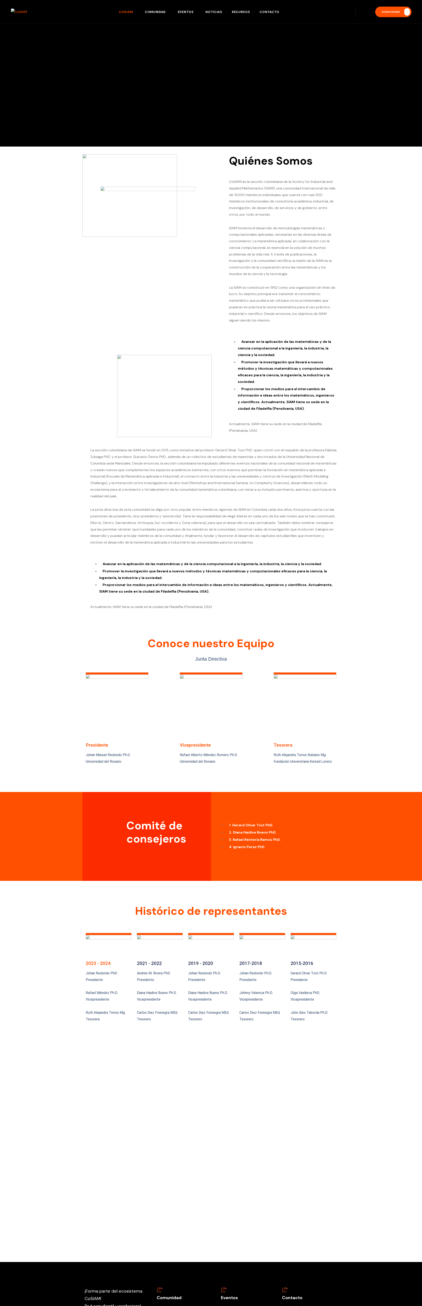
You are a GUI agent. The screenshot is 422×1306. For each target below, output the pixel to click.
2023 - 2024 (98, 963)
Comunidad (155, 12)
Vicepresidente (195, 745)
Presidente (97, 745)
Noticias (214, 12)
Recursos (241, 12)
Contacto (269, 12)
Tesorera (283, 745)
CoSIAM (126, 12)
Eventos (186, 12)
